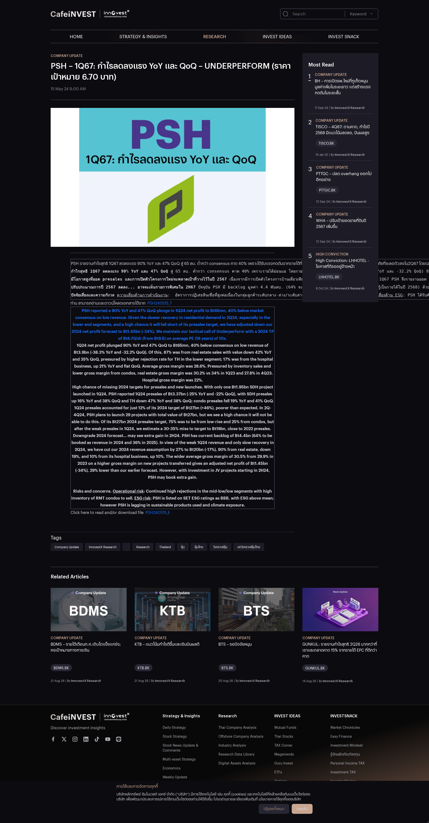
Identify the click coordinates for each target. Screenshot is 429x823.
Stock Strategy (175, 736)
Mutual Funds (285, 727)
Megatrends (284, 754)
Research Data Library (236, 754)
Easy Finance (341, 736)
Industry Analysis (232, 745)
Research (214, 36)
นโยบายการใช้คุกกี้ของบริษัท (280, 798)
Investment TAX (343, 771)
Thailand (165, 547)
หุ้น (183, 547)
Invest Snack (343, 36)
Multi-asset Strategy (179, 759)
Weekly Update (175, 776)
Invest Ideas (277, 36)
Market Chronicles (345, 727)
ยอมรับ (302, 808)
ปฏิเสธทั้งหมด (274, 808)
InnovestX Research (102, 547)
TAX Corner (283, 745)
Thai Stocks (283, 736)
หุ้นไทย (199, 547)
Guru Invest (283, 762)
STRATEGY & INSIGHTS (143, 36)
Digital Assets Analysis (236, 762)
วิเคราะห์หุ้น (220, 547)
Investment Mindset (346, 745)
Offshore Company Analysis (240, 736)
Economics (171, 767)
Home (76, 36)
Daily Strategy (174, 727)
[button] (340, 91)
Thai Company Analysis (237, 727)
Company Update (67, 547)
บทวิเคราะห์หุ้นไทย (248, 547)
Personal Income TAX (347, 762)
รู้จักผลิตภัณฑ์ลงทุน (345, 754)
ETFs (278, 771)
